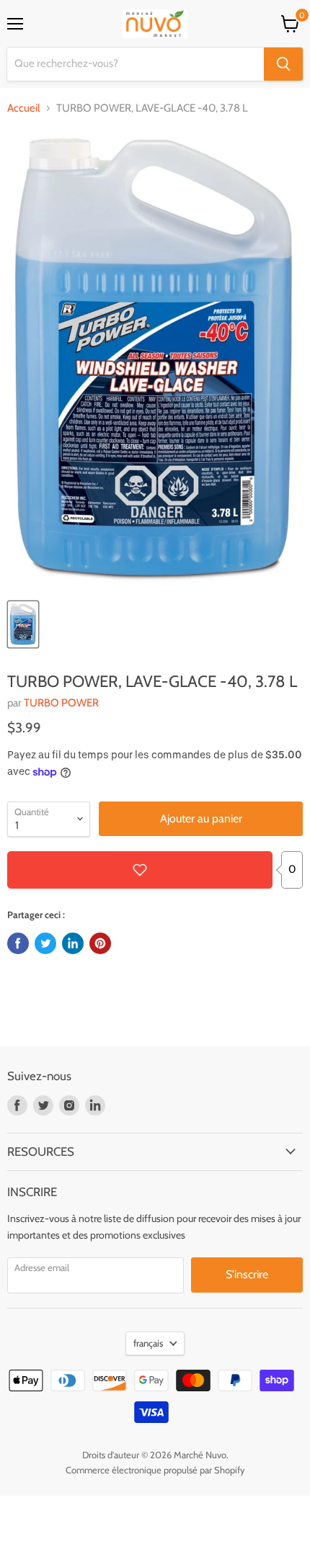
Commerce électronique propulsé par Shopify (155, 1470)
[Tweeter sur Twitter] (45, 943)
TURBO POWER (61, 702)
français (148, 1343)
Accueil (23, 108)
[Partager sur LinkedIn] (73, 943)
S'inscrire (247, 1274)
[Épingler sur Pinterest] (100, 943)
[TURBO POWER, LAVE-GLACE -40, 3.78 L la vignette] (23, 624)
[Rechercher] (283, 64)
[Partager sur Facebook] (18, 943)
